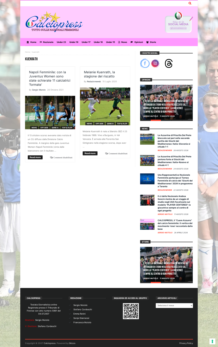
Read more (35, 157)
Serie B (110, 124)
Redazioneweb (94, 81)
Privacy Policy (186, 343)
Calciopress (50, 343)
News (34, 128)
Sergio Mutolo (39, 90)
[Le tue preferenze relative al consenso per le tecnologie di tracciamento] (212, 341)
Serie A (55, 128)
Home (27, 52)
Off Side (44, 128)
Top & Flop (67, 128)
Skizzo (72, 343)
